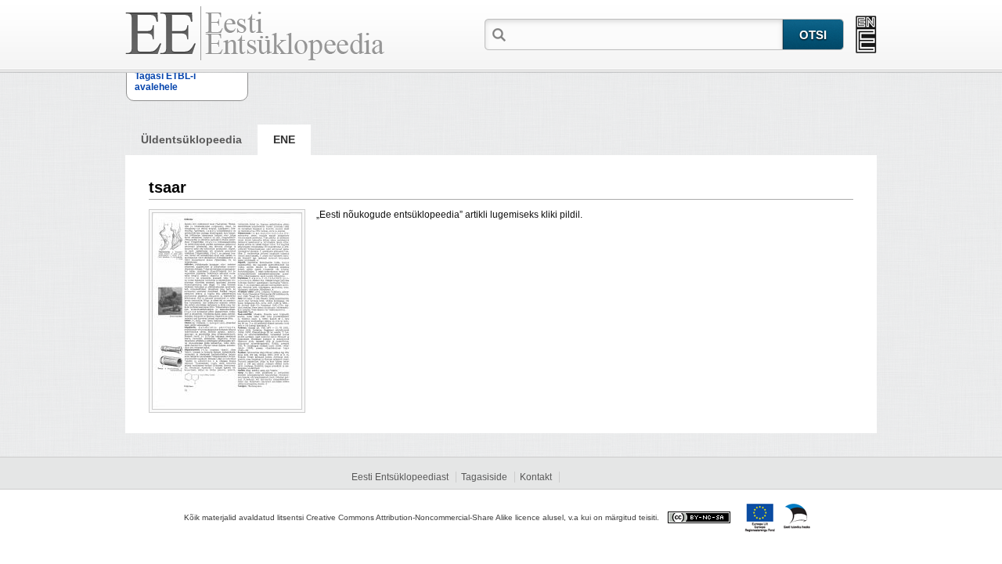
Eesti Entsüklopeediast (400, 477)
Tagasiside (484, 477)
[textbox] (646, 34)
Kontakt (536, 477)
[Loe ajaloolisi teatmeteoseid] (866, 34)
